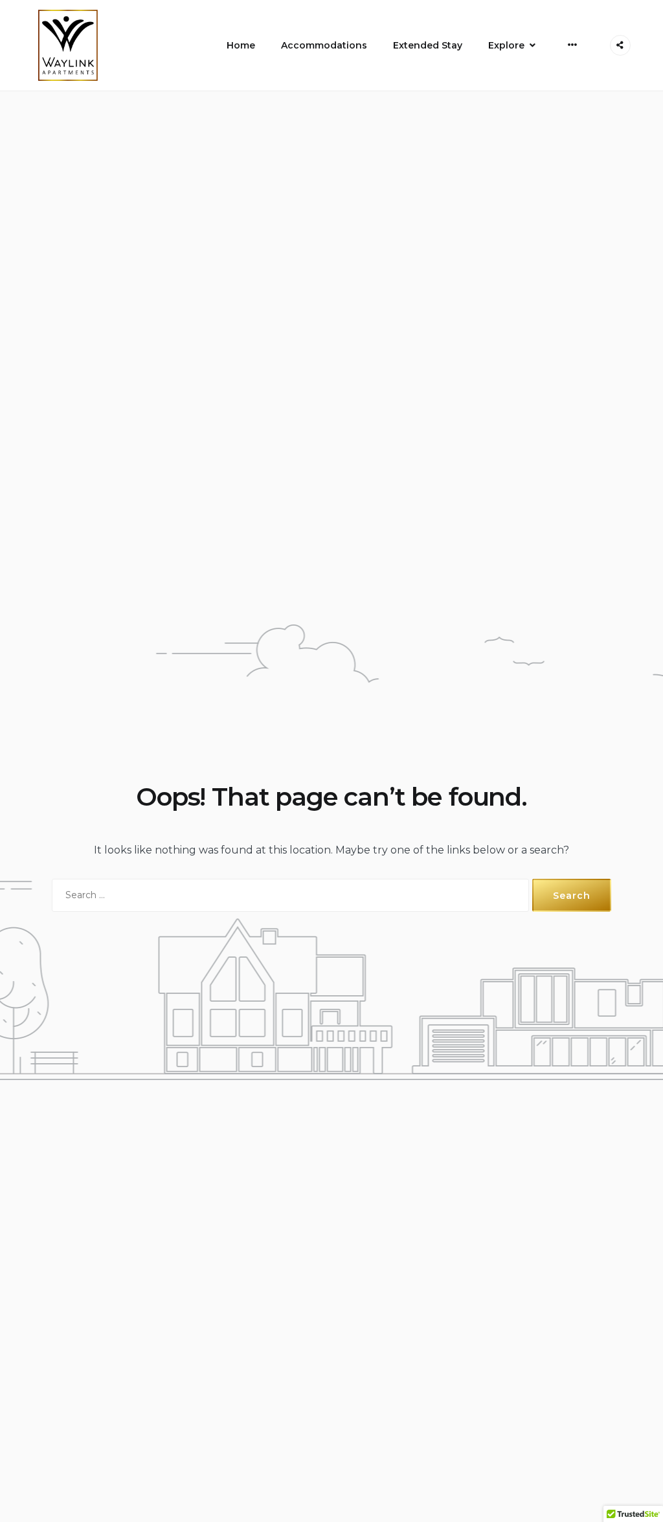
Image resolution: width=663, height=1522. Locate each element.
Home (241, 45)
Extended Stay (427, 45)
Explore (506, 45)
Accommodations (324, 45)
